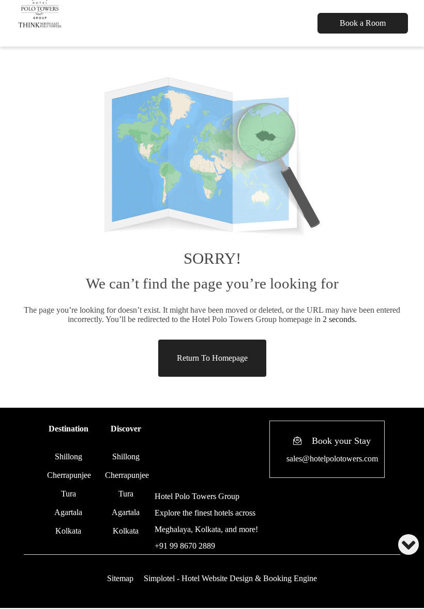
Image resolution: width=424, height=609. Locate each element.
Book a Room (363, 23)
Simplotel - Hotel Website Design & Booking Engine (230, 578)
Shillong (68, 456)
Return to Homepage (212, 358)
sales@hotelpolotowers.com (332, 458)
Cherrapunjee (69, 475)
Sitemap (120, 578)
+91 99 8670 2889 (185, 545)
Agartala (68, 512)
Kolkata (68, 530)
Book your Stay (341, 441)
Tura (68, 493)
